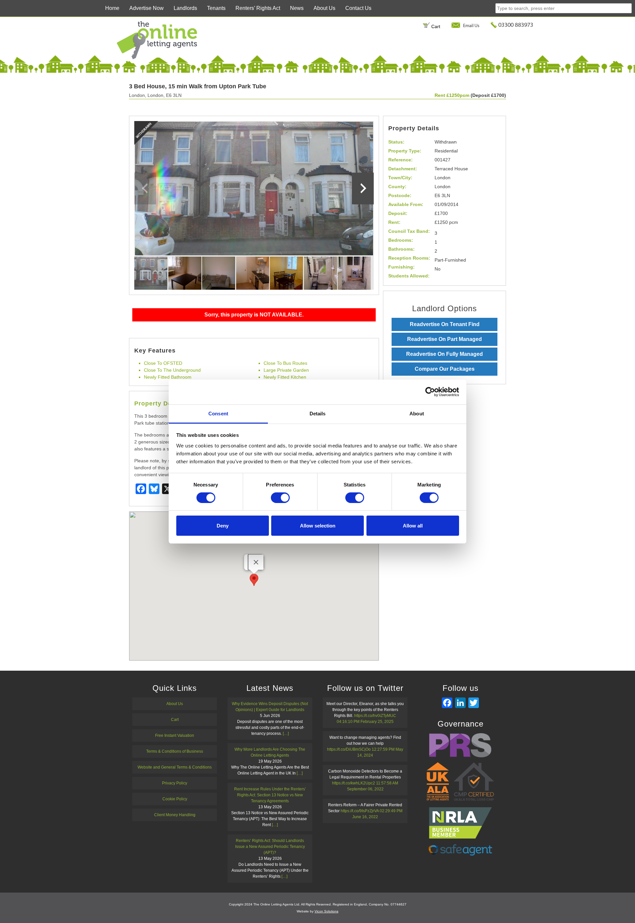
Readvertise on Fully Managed (444, 354)
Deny (223, 525)
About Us (324, 8)
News (297, 8)
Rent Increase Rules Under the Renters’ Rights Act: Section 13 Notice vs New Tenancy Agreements (270, 795)
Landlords (185, 8)
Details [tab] (318, 413)
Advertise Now (146, 8)
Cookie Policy (174, 799)
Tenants (216, 8)
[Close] (256, 562)
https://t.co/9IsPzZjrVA (360, 811)
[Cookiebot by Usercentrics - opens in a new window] (430, 392)
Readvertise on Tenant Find (445, 324)
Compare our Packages (445, 369)
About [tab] (416, 413)
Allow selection (317, 525)
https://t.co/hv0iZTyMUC (375, 715)
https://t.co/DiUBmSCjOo (349, 749)
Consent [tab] (218, 413)
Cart (435, 26)
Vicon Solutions (326, 911)
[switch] (280, 497)
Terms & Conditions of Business (174, 751)
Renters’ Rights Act (257, 8)
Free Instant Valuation (174, 735)
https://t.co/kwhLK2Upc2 (353, 783)
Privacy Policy (174, 783)
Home (112, 8)
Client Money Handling (174, 815)
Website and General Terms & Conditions (175, 767)
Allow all (413, 525)
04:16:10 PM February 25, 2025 (365, 721)
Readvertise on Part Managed (444, 339)
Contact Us (358, 8)
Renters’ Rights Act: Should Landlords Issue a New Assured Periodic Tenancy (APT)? (270, 846)
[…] (286, 733)
